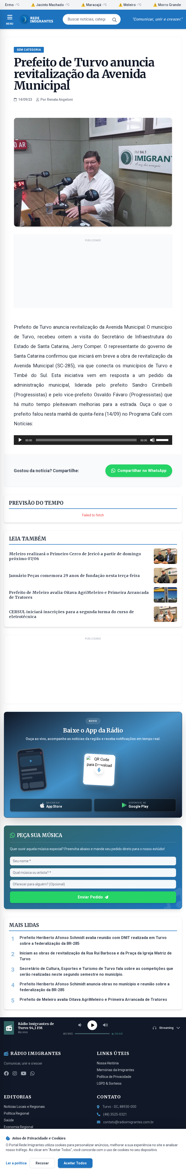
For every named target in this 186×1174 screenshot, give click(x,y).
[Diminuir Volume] (80, 1025)
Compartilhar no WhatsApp (141, 470)
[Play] (92, 1025)
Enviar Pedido (90, 897)
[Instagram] (15, 1073)
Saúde (9, 1120)
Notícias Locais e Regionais (24, 1107)
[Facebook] (6, 1073)
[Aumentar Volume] (105, 1025)
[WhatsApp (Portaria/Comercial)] (32, 1073)
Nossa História (108, 1063)
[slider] (163, 439)
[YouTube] (23, 1073)
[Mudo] (152, 440)
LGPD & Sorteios (109, 1083)
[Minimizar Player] (178, 1028)
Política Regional (16, 1113)
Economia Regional (18, 1127)
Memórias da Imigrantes (115, 1070)
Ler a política (16, 1163)
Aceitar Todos (75, 1163)
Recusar (42, 1163)
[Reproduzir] (20, 440)
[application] (93, 440)
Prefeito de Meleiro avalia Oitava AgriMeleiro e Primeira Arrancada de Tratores (93, 999)
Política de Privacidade (114, 1077)
